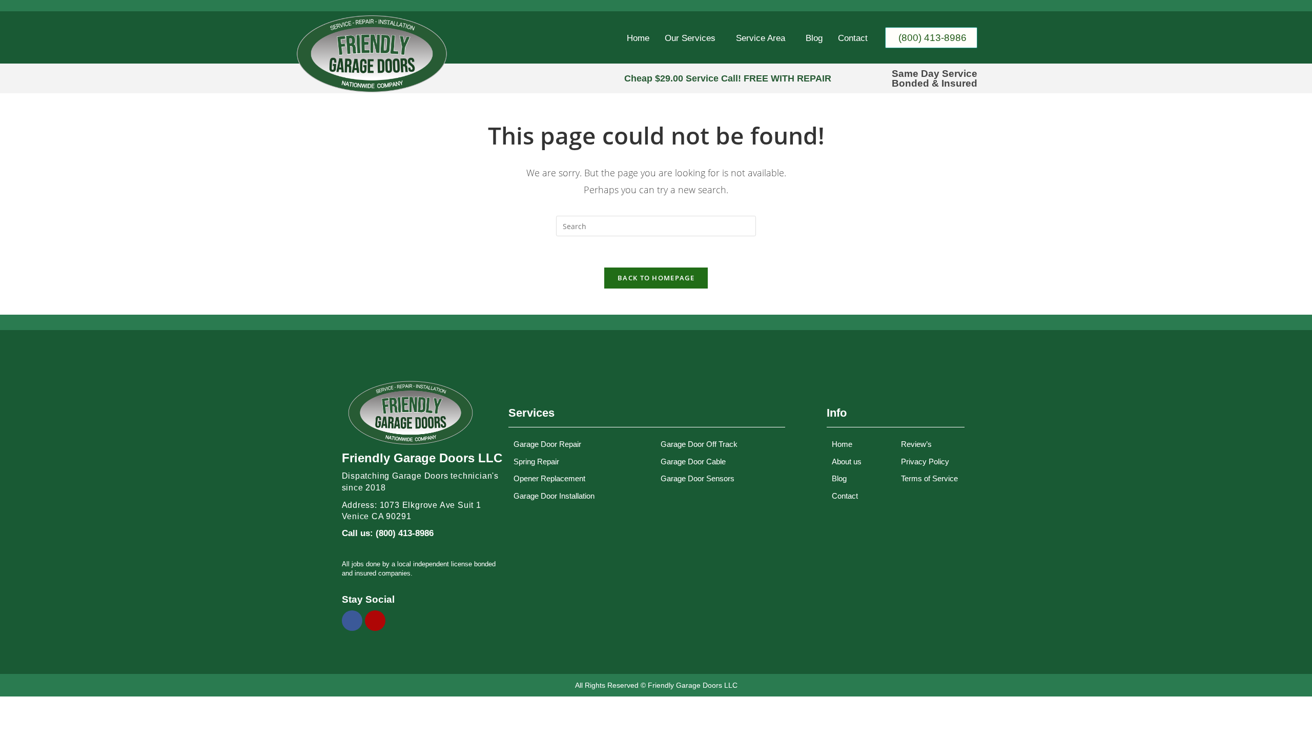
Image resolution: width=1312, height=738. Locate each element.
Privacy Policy (925, 461)
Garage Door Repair (547, 444)
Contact (853, 38)
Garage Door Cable (693, 461)
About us (847, 461)
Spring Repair (536, 461)
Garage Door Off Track (699, 444)
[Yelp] (375, 620)
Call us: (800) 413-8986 (388, 533)
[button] (692, 38)
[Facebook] (352, 620)
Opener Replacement (549, 478)
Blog (814, 38)
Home (638, 38)
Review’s (916, 444)
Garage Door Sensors (697, 478)
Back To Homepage (656, 277)
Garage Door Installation (554, 495)
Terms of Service (929, 478)
